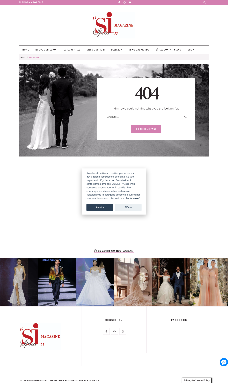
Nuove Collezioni (46, 49)
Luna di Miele (71, 49)
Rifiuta (128, 207)
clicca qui (109, 180)
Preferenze (132, 198)
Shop (190, 49)
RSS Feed (87, 380)
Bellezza (116, 49)
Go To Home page (146, 129)
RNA (96, 380)
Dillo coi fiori (95, 49)
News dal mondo (139, 49)
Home (25, 49)
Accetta (99, 207)
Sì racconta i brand (168, 49)
